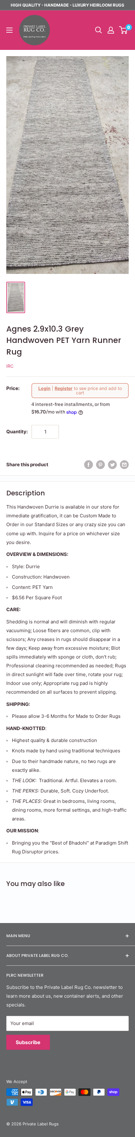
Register (64, 388)
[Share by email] (124, 464)
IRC (10, 366)
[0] (123, 30)
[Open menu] (9, 30)
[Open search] (98, 30)
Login (44, 388)
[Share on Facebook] (88, 464)
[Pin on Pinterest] (100, 464)
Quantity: (17, 432)
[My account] (111, 30)
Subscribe (28, 1042)
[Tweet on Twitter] (112, 464)
